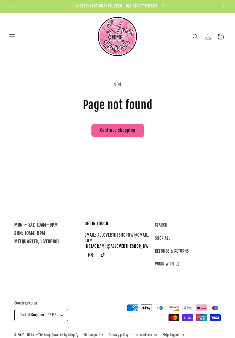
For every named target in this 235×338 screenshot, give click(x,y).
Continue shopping (117, 130)
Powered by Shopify (65, 335)
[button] (12, 36)
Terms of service (145, 335)
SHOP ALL (162, 238)
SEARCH (161, 225)
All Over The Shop (39, 335)
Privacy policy (119, 335)
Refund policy (93, 335)
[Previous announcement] (11, 6)
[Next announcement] (224, 6)
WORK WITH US (167, 264)
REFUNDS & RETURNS (172, 251)
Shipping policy (173, 335)
